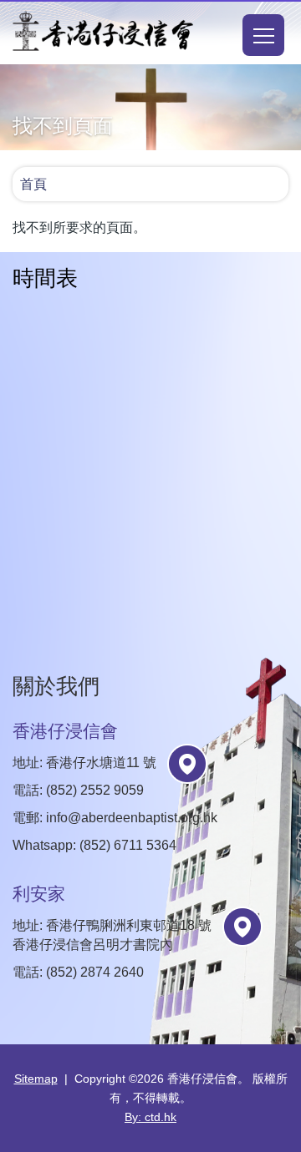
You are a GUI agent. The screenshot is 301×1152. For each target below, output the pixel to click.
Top (300, 1120)
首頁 (33, 184)
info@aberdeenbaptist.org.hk (131, 818)
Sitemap (36, 1078)
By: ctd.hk (150, 1117)
